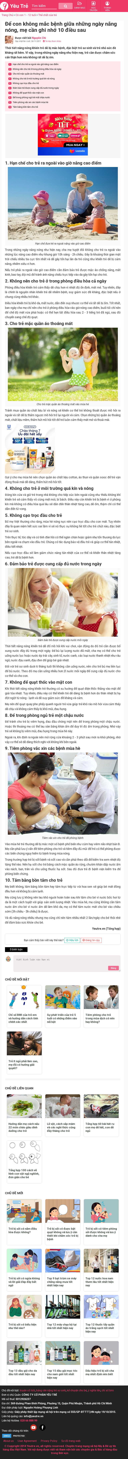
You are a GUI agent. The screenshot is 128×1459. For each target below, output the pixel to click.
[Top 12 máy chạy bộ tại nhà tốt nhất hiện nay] (62, 1307)
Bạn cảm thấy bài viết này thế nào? (44, 940)
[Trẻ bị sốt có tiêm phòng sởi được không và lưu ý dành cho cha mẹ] (101, 1211)
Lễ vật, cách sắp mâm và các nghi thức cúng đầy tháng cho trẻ (61, 1127)
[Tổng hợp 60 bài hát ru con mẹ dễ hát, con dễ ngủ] (101, 1106)
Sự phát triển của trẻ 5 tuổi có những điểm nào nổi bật (62, 1018)
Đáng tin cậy (92, 940)
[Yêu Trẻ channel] (33, 1430)
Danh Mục (79, 7)
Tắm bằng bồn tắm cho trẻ (23, 107)
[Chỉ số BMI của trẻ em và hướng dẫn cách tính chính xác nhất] (24, 997)
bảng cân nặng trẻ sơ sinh (51, 1390)
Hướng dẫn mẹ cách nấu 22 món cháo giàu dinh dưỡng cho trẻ (23, 1127)
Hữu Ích (73, 940)
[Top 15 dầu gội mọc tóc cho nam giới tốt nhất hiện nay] (62, 1353)
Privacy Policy (49, 1440)
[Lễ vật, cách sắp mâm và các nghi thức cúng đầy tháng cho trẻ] (62, 1106)
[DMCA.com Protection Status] (14, 1437)
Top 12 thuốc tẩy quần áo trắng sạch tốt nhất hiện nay (100, 1328)
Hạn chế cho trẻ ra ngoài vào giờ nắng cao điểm (33, 64)
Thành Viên (107, 9)
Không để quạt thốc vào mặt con (26, 93)
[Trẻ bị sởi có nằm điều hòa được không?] (24, 1211)
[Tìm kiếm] (65, 6)
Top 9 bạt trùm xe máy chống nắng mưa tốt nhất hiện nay (61, 1282)
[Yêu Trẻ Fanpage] (42, 1430)
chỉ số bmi (108, 1390)
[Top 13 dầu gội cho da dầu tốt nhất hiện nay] (24, 1353)
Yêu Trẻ (19, 6)
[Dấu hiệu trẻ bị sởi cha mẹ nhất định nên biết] (101, 1353)
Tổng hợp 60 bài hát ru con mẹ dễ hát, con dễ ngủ (100, 1127)
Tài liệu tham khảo (53, 41)
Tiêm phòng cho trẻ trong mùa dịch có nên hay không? (100, 1018)
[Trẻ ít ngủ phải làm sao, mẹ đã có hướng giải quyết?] (24, 1043)
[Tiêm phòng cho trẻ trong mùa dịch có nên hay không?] (101, 997)
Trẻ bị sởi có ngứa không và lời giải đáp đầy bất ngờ (24, 1282)
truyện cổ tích (27, 1390)
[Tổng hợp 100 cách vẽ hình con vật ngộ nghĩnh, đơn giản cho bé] (24, 1152)
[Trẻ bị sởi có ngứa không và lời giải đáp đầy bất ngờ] (24, 1260)
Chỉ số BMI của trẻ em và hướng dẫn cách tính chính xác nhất (23, 1018)
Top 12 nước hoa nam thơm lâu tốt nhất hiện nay (100, 1282)
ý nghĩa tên (94, 1390)
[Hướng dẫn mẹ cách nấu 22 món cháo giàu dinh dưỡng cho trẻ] (24, 1106)
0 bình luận (16, 949)
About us (8, 1440)
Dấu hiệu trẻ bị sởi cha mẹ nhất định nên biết (100, 1372)
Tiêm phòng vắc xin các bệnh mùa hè (28, 102)
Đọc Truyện (93, 9)
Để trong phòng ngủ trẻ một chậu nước (29, 97)
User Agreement (27, 1440)
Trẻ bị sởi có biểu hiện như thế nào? (22, 1326)
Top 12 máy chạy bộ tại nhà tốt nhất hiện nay (61, 1326)
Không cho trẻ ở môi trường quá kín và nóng (32, 78)
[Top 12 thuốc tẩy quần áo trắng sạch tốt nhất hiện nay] (101, 1307)
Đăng (113, 968)
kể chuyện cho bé (77, 1390)
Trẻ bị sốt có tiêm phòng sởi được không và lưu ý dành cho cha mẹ (101, 1232)
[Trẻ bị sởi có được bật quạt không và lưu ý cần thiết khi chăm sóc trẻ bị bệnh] (62, 1211)
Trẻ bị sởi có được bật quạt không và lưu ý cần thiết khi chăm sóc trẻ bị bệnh (62, 1234)
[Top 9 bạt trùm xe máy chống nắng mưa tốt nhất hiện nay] (62, 1260)
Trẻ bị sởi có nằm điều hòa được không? (22, 1230)
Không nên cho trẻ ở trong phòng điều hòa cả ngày (35, 69)
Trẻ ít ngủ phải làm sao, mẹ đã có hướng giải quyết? (23, 1065)
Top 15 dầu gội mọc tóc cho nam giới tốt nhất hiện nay (62, 1374)
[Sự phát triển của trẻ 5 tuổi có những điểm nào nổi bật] (62, 997)
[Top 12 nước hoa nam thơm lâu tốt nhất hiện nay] (101, 1260)
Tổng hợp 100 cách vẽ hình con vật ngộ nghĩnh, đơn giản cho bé (23, 1173)
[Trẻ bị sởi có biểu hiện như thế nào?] (24, 1307)
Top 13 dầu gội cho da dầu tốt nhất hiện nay (22, 1372)
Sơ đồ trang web (70, 1440)
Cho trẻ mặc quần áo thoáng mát (26, 73)
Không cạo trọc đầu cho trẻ (24, 83)
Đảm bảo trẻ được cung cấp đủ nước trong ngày (34, 88)
